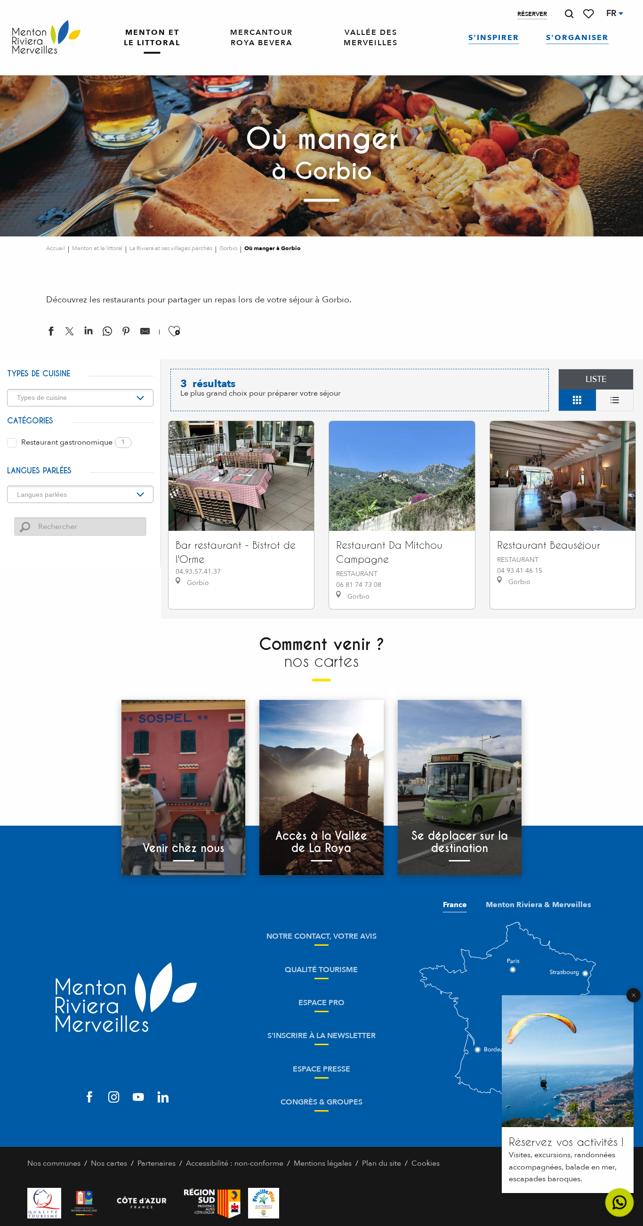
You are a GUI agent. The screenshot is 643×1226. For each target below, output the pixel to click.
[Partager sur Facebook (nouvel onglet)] (51, 333)
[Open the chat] (619, 1202)
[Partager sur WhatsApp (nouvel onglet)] (107, 333)
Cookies (425, 1163)
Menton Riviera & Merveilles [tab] (538, 905)
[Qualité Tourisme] (44, 1203)
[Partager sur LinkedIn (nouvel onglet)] (88, 333)
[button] (569, 14)
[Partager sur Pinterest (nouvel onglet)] (126, 333)
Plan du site (381, 1163)
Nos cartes (109, 1163)
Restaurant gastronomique (73, 442)
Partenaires (156, 1163)
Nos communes (53, 1163)
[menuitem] (46, 37)
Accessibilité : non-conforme (234, 1163)
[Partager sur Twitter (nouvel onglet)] (69, 333)
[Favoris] (589, 13)
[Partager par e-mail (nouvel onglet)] (145, 333)
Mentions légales (323, 1163)
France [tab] (455, 905)
